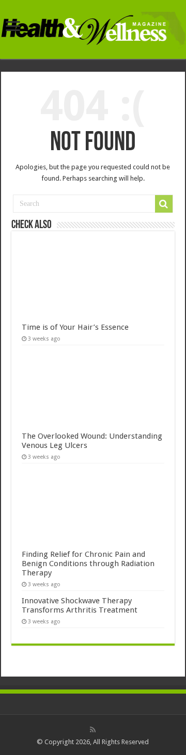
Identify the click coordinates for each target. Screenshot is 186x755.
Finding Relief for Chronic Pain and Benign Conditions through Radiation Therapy (88, 563)
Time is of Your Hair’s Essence (75, 327)
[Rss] (93, 730)
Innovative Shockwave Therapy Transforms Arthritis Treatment (79, 605)
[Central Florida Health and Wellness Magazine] (93, 28)
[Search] (164, 204)
